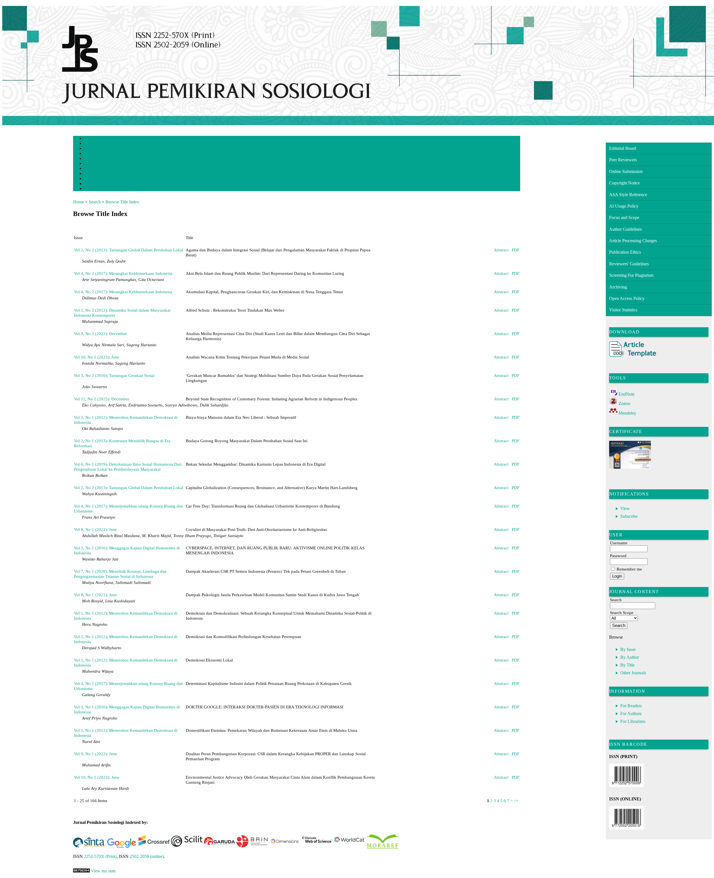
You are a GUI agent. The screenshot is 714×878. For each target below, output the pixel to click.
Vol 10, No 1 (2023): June (96, 357)
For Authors (630, 713)
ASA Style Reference (628, 194)
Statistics (94, 173)
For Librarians (632, 721)
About (92, 143)
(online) (147, 856)
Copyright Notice (624, 183)
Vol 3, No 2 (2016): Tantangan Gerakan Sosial (114, 375)
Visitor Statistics (623, 309)
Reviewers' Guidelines (629, 263)
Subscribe (629, 516)
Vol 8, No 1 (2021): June (95, 529)
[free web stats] (81, 871)
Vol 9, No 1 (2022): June (95, 753)
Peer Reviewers (623, 159)
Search (92, 158)
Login (92, 148)
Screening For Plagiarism (631, 275)
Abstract (501, 249)
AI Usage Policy (623, 206)
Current (93, 163)
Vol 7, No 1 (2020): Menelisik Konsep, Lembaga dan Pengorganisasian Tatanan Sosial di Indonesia (120, 574)
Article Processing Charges (633, 240)
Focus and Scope (624, 217)
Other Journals (633, 672)
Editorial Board (622, 148)
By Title (627, 665)
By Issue (628, 649)
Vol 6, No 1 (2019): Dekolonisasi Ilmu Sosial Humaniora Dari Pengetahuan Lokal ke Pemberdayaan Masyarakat (128, 467)
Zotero (624, 403)
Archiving (618, 287)
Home (91, 138)
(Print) (100, 856)
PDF (515, 249)
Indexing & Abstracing (102, 179)
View (625, 508)
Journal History (98, 184)
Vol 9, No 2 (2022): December (100, 333)
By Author (629, 657)
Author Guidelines (625, 229)
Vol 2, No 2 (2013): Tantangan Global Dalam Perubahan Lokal (128, 249)
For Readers (631, 705)
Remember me (629, 569)
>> (516, 800)
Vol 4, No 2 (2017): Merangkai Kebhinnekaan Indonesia (123, 273)
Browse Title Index (122, 201)
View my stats (103, 871)
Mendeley (627, 413)
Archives (93, 168)
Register (93, 153)
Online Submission (626, 171)
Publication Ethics (625, 252)
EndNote (627, 394)
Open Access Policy (627, 298)
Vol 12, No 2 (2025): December (101, 398)
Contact (93, 189)
